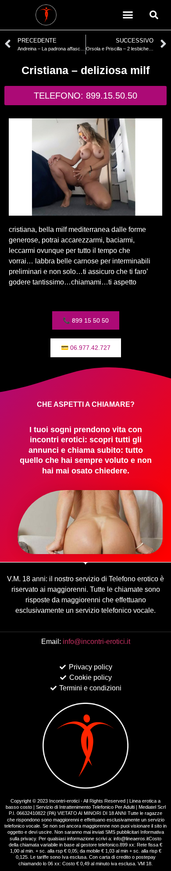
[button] (128, 15)
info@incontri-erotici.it (96, 641)
